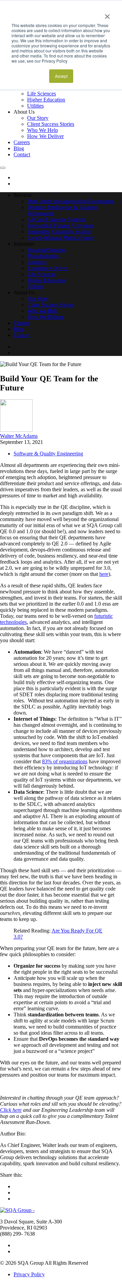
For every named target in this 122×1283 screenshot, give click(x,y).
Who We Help (42, 130)
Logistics (36, 262)
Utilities (35, 106)
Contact (22, 154)
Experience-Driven (47, 268)
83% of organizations (64, 761)
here (103, 574)
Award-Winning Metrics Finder (60, 238)
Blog (19, 148)
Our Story (37, 118)
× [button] (107, 14)
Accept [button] (61, 76)
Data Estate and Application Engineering (70, 201)
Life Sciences (41, 93)
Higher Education (46, 100)
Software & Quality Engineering (48, 453)
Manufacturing (43, 256)
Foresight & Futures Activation (60, 225)
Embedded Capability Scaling (59, 231)
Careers (22, 142)
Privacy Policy (29, 1274)
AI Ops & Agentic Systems (56, 219)
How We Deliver (45, 136)
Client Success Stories (50, 124)
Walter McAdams (19, 436)
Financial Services (46, 250)
